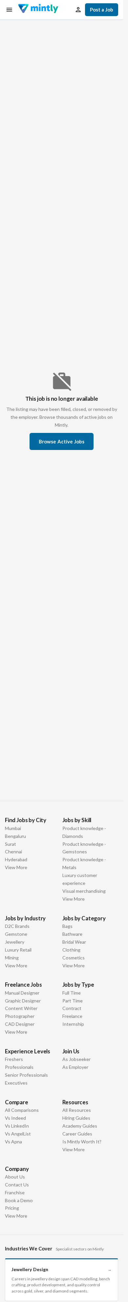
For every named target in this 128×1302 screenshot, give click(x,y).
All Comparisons (22, 1110)
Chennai (13, 851)
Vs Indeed (15, 1118)
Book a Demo (19, 1200)
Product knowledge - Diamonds (84, 832)
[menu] (9, 9)
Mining (12, 957)
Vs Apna (13, 1141)
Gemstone (16, 934)
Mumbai (13, 828)
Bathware (72, 934)
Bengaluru (15, 836)
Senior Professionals (26, 1075)
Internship (73, 1024)
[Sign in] (78, 9)
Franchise (15, 1192)
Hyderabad (16, 859)
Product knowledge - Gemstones (84, 848)
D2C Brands (17, 926)
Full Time (71, 993)
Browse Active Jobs (62, 441)
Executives (16, 1083)
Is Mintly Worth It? (81, 1141)
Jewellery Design (61, 1269)
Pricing (12, 1208)
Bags (67, 926)
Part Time (72, 1000)
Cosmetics (73, 957)
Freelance (72, 1016)
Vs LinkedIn (17, 1126)
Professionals (19, 1067)
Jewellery (14, 942)
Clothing (71, 950)
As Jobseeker (76, 1059)
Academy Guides (79, 1126)
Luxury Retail (18, 950)
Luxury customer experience (79, 879)
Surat (10, 844)
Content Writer (21, 1008)
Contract (71, 1008)
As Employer (75, 1067)
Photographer (19, 1016)
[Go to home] (38, 10)
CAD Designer (19, 1024)
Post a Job (102, 9)
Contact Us (17, 1184)
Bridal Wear (74, 942)
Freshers (14, 1059)
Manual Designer (22, 993)
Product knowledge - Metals (84, 863)
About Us (15, 1176)
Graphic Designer (23, 1000)
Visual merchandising (84, 891)
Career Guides (77, 1133)
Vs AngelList (18, 1133)
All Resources (76, 1110)
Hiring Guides (76, 1118)
